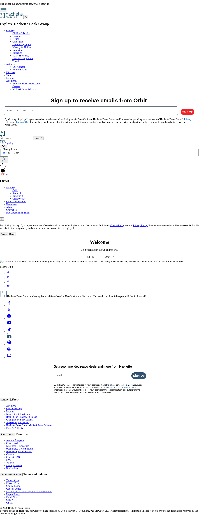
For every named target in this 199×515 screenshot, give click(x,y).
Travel (15, 61)
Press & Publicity (14, 428)
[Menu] (3, 10)
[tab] (99, 219)
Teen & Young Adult (22, 58)
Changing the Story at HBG (20, 419)
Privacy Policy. (140, 225)
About (9, 207)
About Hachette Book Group (26, 83)
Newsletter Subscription (18, 414)
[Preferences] (3, 146)
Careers (16, 86)
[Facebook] (9, 305)
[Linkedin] (9, 338)
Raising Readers (14, 465)
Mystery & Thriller (21, 47)
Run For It (17, 196)
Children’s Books (21, 33)
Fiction (15, 39)
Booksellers (12, 468)
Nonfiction (17, 50)
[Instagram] (9, 318)
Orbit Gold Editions (16, 201)
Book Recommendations (18, 212)
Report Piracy (13, 494)
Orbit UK (109, 257)
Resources (6, 434)
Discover (10, 72)
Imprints (10, 78)
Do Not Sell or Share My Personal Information (29, 491)
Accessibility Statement (17, 422)
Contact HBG (13, 457)
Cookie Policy (117, 225)
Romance (17, 53)
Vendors (10, 462)
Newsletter (11, 204)
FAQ (8, 460)
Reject (12, 234)
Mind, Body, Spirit (21, 44)
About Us (11, 80)
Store (8, 75)
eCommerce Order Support (19, 448)
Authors (10, 64)
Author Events (19, 69)
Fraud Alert (11, 497)
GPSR (9, 502)
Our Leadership (14, 408)
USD (9, 153)
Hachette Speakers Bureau (19, 451)
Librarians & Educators (17, 446)
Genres (9, 30)
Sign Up (187, 111)
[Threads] (9, 351)
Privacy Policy (13, 483)
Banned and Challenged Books (21, 417)
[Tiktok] (9, 331)
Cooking (16, 36)
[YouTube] (9, 325)
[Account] (4, 159)
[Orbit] (7, 174)
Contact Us (11, 210)
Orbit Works (18, 198)
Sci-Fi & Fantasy (20, 55)
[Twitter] (9, 311)
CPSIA (9, 500)
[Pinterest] (9, 344)
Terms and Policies (10, 474)
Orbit (15, 190)
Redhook (16, 193)
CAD (18, 153)
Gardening (17, 41)
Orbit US (89, 257)
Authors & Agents (15, 440)
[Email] (9, 357)
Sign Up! (9, 143)
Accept (4, 234)
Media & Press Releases (24, 89)
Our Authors (18, 66)
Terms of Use (12, 480)
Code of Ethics (13, 488)
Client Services (13, 443)
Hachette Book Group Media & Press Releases (29, 425)
